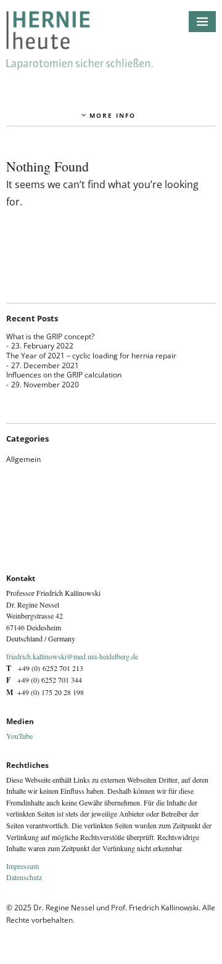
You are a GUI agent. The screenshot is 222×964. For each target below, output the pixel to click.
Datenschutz (24, 877)
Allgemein (23, 459)
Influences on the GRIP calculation (63, 374)
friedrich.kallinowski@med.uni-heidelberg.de (72, 656)
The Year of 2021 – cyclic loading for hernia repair (91, 355)
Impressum (22, 866)
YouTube (19, 736)
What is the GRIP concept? (50, 336)
